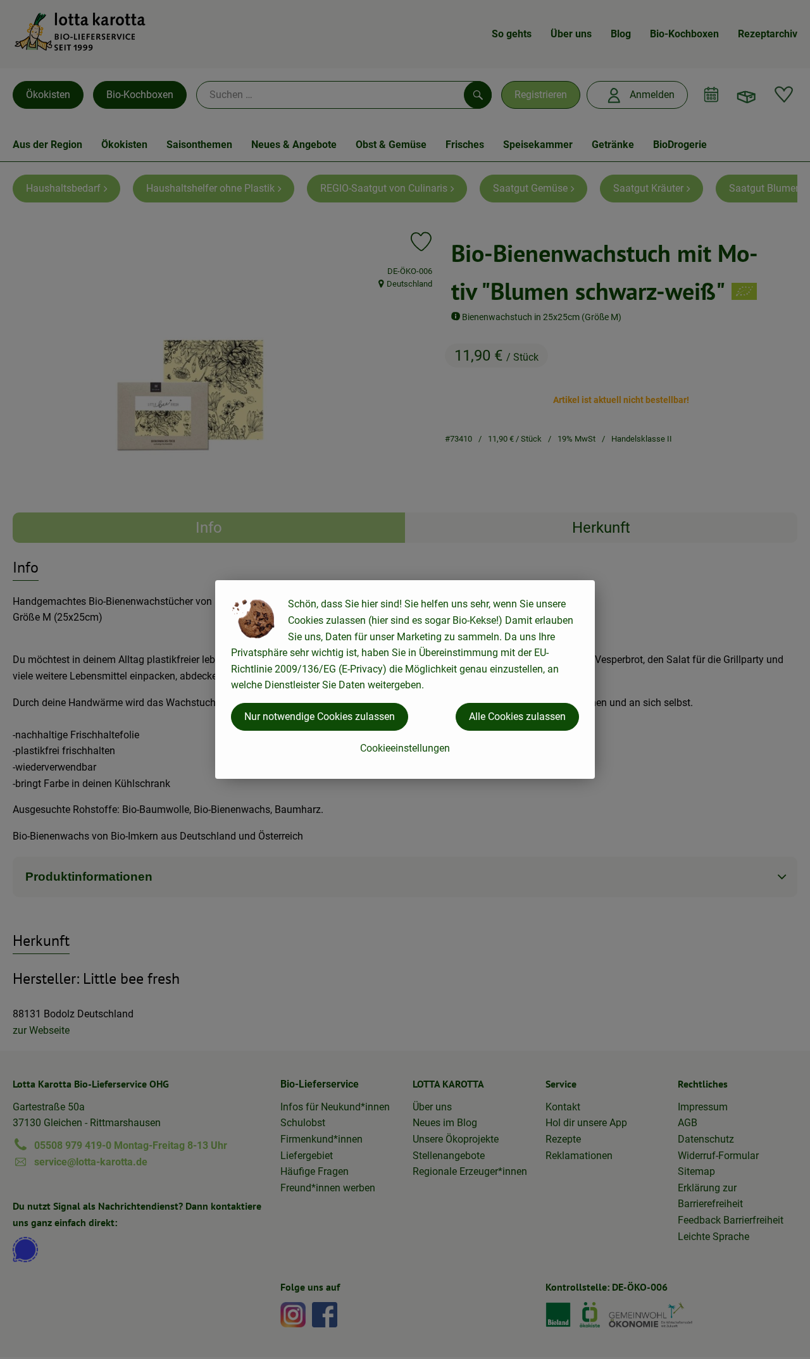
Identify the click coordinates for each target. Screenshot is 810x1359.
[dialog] (405, 679)
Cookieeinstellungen (405, 748)
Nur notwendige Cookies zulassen (319, 717)
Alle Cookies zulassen (517, 717)
